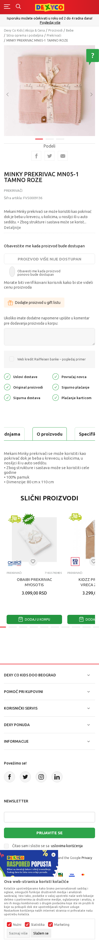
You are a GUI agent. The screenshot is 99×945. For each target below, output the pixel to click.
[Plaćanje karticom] (55, 397)
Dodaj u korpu (37, 619)
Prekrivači (54, 35)
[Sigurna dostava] (7, 397)
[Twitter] (25, 777)
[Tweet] (49, 155)
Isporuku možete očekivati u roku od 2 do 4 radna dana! (49, 18)
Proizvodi (55, 30)
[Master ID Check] (84, 875)
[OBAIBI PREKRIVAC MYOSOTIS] (34, 539)
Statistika (38, 924)
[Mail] (62, 155)
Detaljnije (12, 227)
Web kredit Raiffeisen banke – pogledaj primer (51, 359)
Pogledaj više (50, 22)
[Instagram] (41, 777)
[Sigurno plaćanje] (55, 387)
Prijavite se (49, 833)
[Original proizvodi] (7, 387)
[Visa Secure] (72, 875)
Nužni (17, 924)
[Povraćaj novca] (55, 376)
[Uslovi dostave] (7, 376)
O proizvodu (50, 433)
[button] (33, 561)
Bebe (70, 30)
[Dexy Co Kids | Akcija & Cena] (49, 7)
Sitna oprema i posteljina (24, 35)
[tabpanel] (49, 90)
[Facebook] (36, 155)
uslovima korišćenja (67, 846)
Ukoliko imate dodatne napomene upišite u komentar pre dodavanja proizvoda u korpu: (46, 320)
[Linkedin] (57, 777)
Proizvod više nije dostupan (49, 259)
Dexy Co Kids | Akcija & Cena (24, 30)
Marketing (61, 924)
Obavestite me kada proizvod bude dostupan (44, 246)
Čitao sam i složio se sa (47, 846)
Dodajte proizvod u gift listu (37, 302)
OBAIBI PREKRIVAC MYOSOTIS (34, 582)
